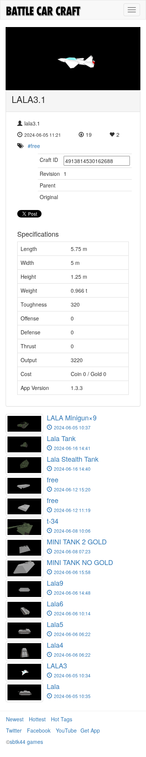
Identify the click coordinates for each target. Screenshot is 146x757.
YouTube (66, 730)
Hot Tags (61, 719)
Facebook (39, 730)
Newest (15, 719)
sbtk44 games (26, 741)
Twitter (14, 730)
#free (34, 146)
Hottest (37, 719)
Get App (90, 730)
